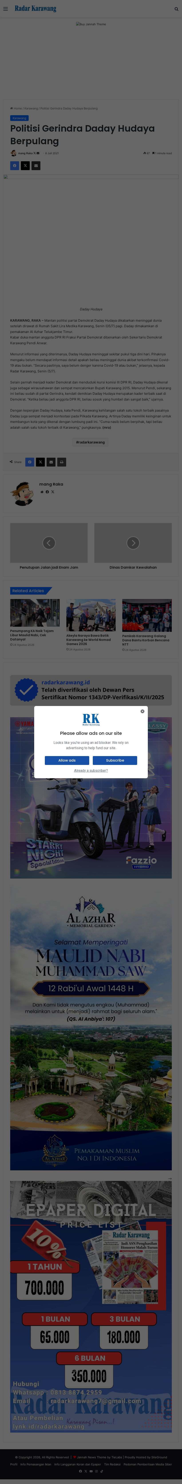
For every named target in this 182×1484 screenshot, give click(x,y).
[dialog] (91, 742)
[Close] (142, 711)
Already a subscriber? (91, 770)
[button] (67, 760)
